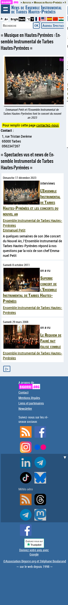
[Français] (38, 20)
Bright (14, 19)
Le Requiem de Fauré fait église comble (50, 340)
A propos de (28, 384)
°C (28, 19)
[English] (44, 20)
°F (32, 19)
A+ (6, 19)
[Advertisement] (34, 487)
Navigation (5, 8)
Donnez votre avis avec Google (34, 552)
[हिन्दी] (61, 20)
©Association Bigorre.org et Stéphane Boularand (34, 561)
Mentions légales (29, 398)
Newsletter (25, 408)
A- (2, 18)
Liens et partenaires (31, 403)
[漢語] (55, 20)
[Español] (50, 20)
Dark (22, 19)
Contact (23, 392)
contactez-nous (47, 125)
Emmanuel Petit (14, 230)
